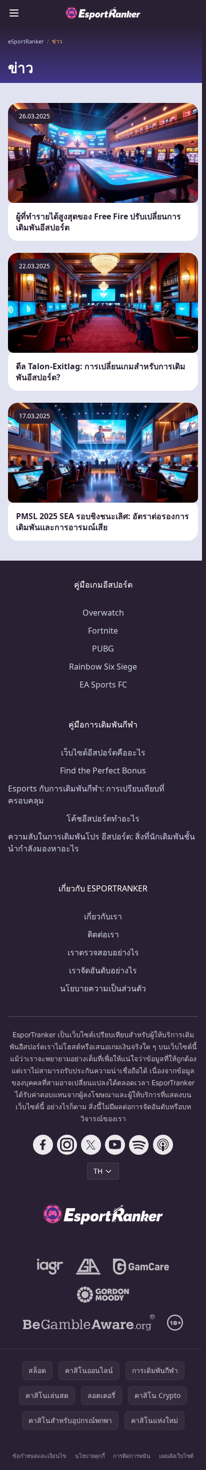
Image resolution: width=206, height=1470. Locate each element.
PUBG (103, 648)
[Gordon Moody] (103, 1295)
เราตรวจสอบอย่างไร (103, 952)
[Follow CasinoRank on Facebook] (43, 1145)
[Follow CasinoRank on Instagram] (67, 1145)
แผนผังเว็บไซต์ (176, 1456)
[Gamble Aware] (89, 1323)
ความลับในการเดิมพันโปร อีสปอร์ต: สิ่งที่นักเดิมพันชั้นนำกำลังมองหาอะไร (101, 842)
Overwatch (103, 612)
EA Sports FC (103, 684)
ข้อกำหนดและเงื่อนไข (39, 1456)
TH (98, 1171)
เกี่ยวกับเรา (103, 916)
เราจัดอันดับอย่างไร (103, 970)
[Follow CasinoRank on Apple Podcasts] (163, 1145)
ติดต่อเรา (103, 934)
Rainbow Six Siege (103, 666)
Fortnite (103, 630)
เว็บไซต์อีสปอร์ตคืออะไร (103, 752)
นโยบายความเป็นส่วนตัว (103, 988)
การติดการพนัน (131, 1456)
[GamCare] (140, 1267)
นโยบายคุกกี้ (90, 1456)
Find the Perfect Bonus (103, 770)
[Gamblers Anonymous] (88, 1267)
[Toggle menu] (14, 13)
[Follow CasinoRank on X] (91, 1145)
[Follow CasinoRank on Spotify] (139, 1145)
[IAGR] (50, 1267)
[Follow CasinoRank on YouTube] (115, 1145)
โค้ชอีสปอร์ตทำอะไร (103, 818)
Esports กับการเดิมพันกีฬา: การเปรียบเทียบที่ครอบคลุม (86, 794)
